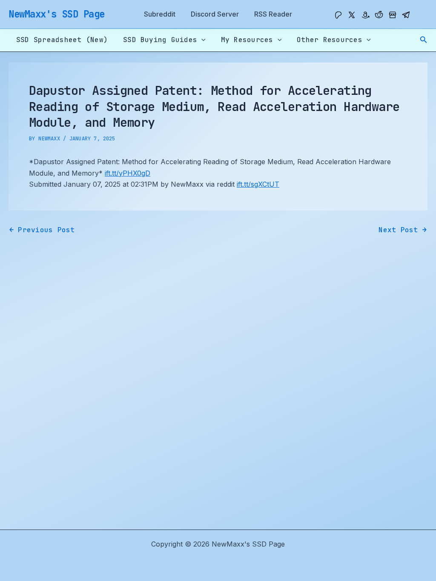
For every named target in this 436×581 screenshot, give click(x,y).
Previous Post (42, 230)
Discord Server (215, 14)
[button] (423, 39)
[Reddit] (379, 15)
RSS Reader (273, 14)
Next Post (403, 230)
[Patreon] (338, 15)
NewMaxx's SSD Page (57, 14)
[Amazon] (365, 15)
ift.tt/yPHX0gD (127, 173)
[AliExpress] (392, 15)
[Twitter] (351, 15)
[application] (201, 40)
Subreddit (159, 14)
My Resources (247, 39)
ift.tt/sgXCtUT (258, 184)
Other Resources (329, 39)
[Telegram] (406, 15)
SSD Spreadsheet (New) (62, 39)
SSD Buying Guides (160, 39)
